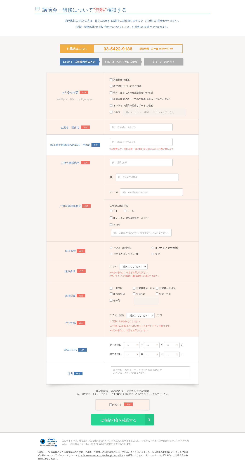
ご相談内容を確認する (118, 420)
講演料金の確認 (121, 79)
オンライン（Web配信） (168, 247)
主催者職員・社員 (145, 288)
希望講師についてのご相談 (127, 86)
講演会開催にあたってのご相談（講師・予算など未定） (142, 99)
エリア (113, 266)
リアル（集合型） (123, 247)
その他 (116, 112)
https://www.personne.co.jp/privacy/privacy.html (100, 455)
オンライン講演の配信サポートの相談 (133, 105)
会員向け (140, 293)
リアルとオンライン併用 (126, 254)
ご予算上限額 (117, 315)
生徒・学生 (165, 293)
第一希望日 (115, 344)
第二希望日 (115, 354)
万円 (159, 315)
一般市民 (117, 288)
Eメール (114, 191)
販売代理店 (119, 293)
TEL (112, 177)
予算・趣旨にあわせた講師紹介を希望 (133, 92)
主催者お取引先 (167, 288)
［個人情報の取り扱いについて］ (109, 390)
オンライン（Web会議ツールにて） (131, 217)
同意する (117, 404)
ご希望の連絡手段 (119, 205)
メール (130, 211)
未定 (157, 254)
